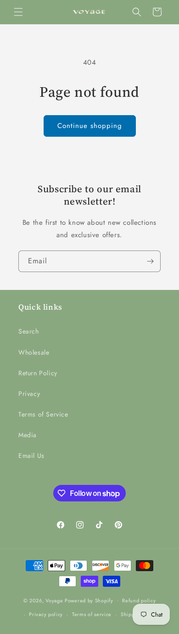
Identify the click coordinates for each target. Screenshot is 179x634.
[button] (18, 12)
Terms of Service (43, 414)
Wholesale (33, 352)
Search (28, 331)
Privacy (29, 393)
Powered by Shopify (89, 600)
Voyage (54, 600)
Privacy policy (46, 614)
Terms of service (92, 614)
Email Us (31, 455)
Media (27, 434)
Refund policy (139, 600)
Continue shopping (89, 126)
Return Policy (37, 373)
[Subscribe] (150, 261)
